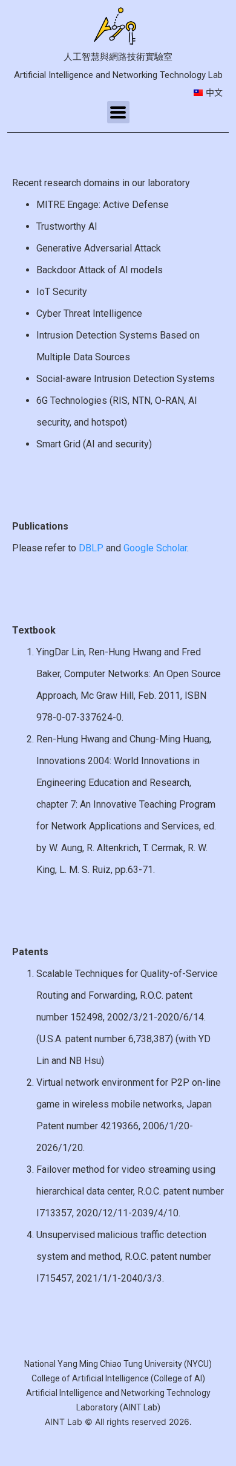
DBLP (91, 548)
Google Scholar (155, 548)
